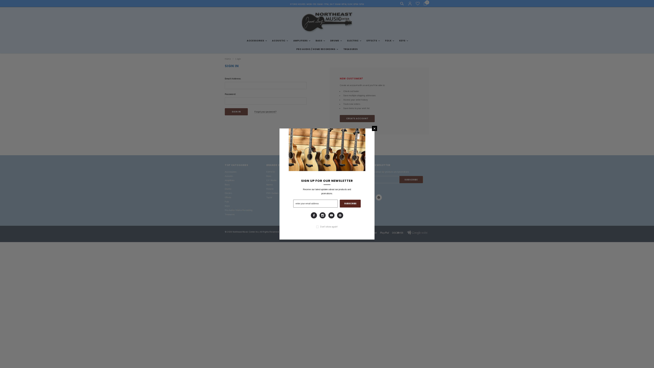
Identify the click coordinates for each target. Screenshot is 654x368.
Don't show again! (329, 227)
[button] (374, 128)
